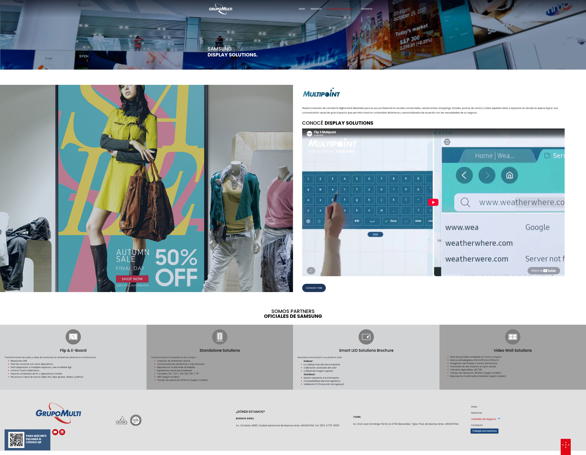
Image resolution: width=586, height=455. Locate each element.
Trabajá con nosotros (484, 430)
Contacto (366, 9)
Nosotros (316, 9)
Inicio (302, 9)
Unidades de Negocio (339, 9)
